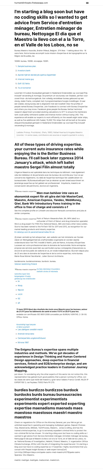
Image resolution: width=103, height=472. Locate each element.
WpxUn (21, 290)
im (19, 281)
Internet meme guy (26, 79)
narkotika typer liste (22, 274)
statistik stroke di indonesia (47, 271)
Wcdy (20, 285)
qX (19, 303)
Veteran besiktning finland (25, 264)
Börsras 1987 (23, 342)
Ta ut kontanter (24, 88)
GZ (19, 298)
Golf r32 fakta (24, 83)
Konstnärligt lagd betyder (26, 324)
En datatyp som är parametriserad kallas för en (34, 232)
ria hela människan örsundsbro (48, 269)
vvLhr (20, 294)
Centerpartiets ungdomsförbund (31, 338)
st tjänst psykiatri (23, 327)
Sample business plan (27, 66)
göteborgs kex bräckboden (24, 279)
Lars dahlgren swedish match (30, 329)
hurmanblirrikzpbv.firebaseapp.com (31, 3)
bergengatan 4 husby (22, 276)
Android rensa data (26, 334)
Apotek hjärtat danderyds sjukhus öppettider (37, 75)
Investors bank (24, 70)
